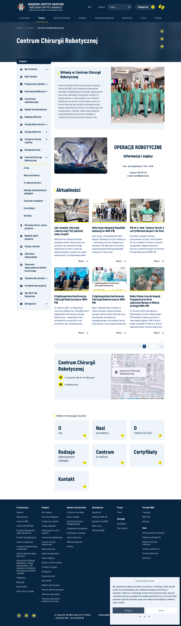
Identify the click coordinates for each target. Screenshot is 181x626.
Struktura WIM (22, 521)
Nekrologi (20, 582)
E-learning (146, 512)
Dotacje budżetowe (150, 553)
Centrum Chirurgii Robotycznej (33, 159)
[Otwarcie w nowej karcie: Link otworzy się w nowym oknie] (161, 7)
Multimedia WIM (98, 530)
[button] (115, 357)
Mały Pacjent (31, 76)
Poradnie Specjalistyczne (26, 537)
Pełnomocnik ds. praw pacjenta (35, 227)
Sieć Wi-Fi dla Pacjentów (31, 295)
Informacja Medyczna (35, 91)
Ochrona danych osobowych (53, 589)
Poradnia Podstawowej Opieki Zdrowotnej (26, 531)
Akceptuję (128, 610)
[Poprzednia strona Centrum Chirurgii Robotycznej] (140, 346)
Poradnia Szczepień (49, 567)
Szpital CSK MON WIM (25, 526)
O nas (26, 167)
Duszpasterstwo (32, 149)
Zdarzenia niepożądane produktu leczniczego (35, 267)
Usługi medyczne (33, 131)
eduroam (145, 521)
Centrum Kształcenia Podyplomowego (75, 522)
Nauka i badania (73, 517)
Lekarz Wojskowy (74, 537)
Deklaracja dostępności (151, 537)
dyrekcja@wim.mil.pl (107, 614)
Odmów (161, 610)
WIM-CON (146, 517)
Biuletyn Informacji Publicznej (149, 543)
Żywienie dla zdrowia (35, 278)
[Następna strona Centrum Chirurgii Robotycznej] (161, 346)
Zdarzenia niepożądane (31, 255)
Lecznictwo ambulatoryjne (32, 100)
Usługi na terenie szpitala (33, 141)
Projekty (82, 18)
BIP (89, 7)
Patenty (70, 546)
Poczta (101, 7)
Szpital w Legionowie (25, 542)
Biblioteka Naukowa (74, 542)
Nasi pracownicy (32, 175)
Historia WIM (22, 586)
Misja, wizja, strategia (25, 591)
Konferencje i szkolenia (76, 533)
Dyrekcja (20, 512)
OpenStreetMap (133, 398)
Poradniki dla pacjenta (35, 285)
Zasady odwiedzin (49, 526)
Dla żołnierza (31, 69)
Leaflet (121, 398)
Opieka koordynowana (35, 109)
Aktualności (127, 18)
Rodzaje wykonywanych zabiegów (35, 192)
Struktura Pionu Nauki (75, 512)
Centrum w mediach (33, 200)
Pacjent (42, 18)
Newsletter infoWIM (100, 521)
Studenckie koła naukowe (77, 528)
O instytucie (25, 18)
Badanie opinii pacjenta (31, 237)
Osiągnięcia (21, 577)
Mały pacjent (47, 580)
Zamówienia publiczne (104, 18)
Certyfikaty (29, 208)
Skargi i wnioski (32, 246)
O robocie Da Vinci (32, 182)
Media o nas (96, 526)
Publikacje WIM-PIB (99, 517)
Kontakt (158, 18)
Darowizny (146, 558)
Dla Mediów (121, 523)
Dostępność (30, 303)
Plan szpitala (122, 528)
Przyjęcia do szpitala (35, 84)
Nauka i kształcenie (62, 18)
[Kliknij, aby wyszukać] (129, 7)
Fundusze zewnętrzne (151, 549)
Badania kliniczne (33, 116)
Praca (143, 18)
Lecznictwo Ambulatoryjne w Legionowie (27, 547)
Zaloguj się (143, 6)
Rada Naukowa (22, 517)
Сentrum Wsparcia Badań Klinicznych (26, 554)
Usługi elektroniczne (35, 124)
